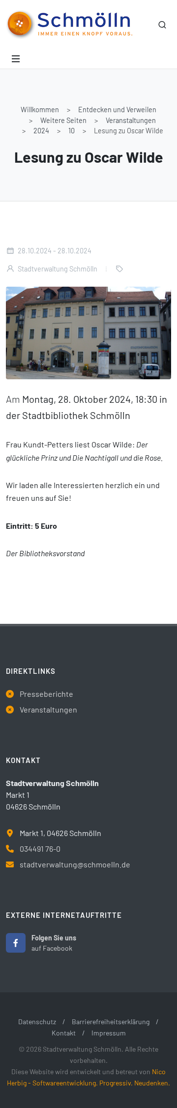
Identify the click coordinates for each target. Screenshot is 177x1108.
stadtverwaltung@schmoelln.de (75, 864)
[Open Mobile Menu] (16, 59)
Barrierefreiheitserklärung (110, 1021)
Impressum (108, 1033)
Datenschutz (37, 1021)
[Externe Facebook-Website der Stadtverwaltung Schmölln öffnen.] (16, 943)
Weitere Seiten (63, 120)
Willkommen (40, 109)
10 (71, 130)
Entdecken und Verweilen (117, 109)
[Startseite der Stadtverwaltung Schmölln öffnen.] (69, 24)
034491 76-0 (40, 848)
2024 (41, 130)
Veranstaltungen (131, 120)
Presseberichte (46, 693)
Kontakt (64, 1033)
